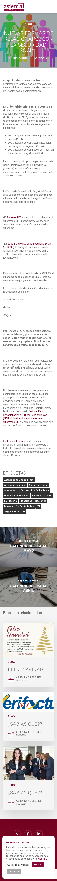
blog (28, 24)
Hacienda (40, 501)
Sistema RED (14, 217)
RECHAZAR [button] (14, 871)
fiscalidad (26, 501)
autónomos (11, 490)
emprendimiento (42, 495)
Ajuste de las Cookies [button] (18, 864)
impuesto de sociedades (19, 506)
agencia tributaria (15, 485)
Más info (42, 858)
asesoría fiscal (38, 485)
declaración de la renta (35, 490)
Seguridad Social (14, 511)
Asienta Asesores (19, 58)
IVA (38, 506)
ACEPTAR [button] (38, 865)
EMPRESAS (10, 501)
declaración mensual (16, 495)
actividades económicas (19, 480)
